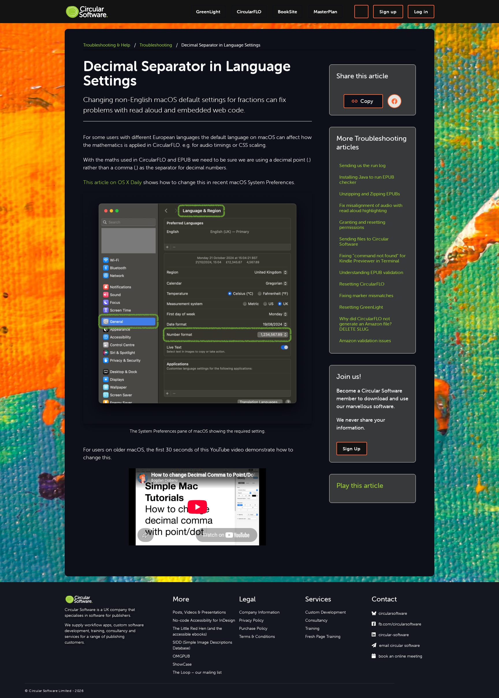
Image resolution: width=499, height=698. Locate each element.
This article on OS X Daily (112, 182)
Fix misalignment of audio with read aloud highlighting (370, 207)
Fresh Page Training (322, 636)
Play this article (359, 485)
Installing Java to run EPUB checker (366, 179)
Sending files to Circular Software (364, 241)
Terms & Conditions (257, 636)
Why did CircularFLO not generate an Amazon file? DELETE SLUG (365, 324)
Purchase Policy (253, 628)
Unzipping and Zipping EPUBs (369, 194)
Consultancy (316, 620)
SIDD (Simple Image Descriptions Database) (202, 645)
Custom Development (325, 612)
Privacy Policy (251, 620)
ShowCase (182, 664)
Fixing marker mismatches (366, 295)
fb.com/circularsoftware (396, 624)
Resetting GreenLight (361, 307)
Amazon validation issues (365, 340)
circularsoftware (393, 613)
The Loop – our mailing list (197, 672)
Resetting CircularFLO (361, 284)
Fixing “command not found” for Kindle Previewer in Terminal (372, 258)
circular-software (390, 634)
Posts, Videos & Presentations (199, 612)
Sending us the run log (362, 165)
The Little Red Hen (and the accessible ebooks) (197, 631)
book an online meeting (397, 656)
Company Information (259, 612)
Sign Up (352, 448)
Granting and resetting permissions (362, 224)
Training (312, 628)
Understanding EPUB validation (371, 272)
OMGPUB (181, 656)
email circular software (396, 645)
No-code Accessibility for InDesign (204, 620)
